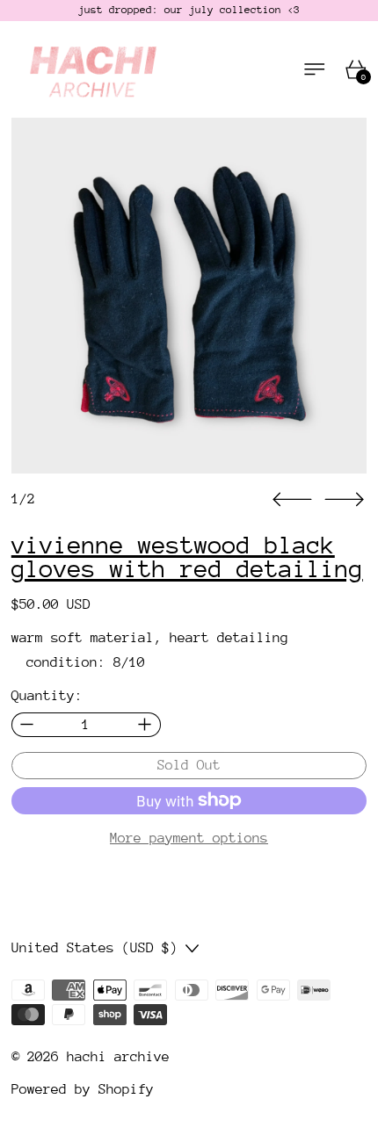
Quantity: (47, 696)
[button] (189, 296)
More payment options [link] (189, 838)
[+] (145, 725)
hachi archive (118, 1057)
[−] (26, 725)
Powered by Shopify (82, 1089)
